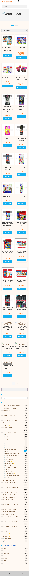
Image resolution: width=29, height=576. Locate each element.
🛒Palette (6, 469)
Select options (21, 57)
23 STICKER (6, 524)
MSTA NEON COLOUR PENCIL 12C (7, 137)
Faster (4, 556)
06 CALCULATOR (7, 485)
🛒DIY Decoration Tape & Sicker (11, 453)
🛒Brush (6, 437)
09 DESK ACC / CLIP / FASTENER (10, 492)
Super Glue (5, 531)
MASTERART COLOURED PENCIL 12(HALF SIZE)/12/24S (21, 77)
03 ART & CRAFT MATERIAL (9, 408)
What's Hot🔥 (6, 425)
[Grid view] (12, 26)
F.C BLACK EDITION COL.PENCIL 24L (21, 308)
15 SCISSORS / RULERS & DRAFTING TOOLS (13, 507)
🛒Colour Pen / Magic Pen (10, 449)
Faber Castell (6, 553)
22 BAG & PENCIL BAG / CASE (10, 420)
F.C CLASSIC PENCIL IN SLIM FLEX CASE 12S (8, 347)
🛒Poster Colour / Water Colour (11, 475)
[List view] (16, 26)
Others (5, 558)
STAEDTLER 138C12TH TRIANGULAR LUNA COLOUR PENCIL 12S (8, 223)
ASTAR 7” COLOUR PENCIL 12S (8, 281)
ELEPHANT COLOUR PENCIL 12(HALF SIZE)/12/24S (7, 48)
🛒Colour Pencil (8, 451)
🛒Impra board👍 (8, 461)
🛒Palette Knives (8, 471)
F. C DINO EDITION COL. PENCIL (21, 48)
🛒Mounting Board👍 (9, 463)
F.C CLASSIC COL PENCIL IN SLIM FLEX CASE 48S (21, 327)
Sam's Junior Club (7, 529)
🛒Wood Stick (7, 477)
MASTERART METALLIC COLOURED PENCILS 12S (21, 108)
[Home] (1, 17)
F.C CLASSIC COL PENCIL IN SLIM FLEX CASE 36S (7, 327)
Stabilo (5, 560)
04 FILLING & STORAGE (8, 410)
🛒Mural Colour (7, 465)
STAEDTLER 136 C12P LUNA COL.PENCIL (21, 166)
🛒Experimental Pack (9, 459)
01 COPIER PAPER (7, 427)
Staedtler (5, 563)
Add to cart (7, 145)
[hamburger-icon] (22, 1)
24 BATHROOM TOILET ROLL (10, 526)
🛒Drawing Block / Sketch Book (11, 455)
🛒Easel (6, 457)
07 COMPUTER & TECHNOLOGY (10, 487)
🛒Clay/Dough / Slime (9, 447)
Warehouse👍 (6, 422)
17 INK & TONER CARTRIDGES (10, 509)
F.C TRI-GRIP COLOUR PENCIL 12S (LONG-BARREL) (7, 367)
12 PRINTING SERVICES (8, 499)
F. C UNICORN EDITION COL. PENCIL (7, 76)
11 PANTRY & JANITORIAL (9, 497)
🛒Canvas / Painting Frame (10, 441)
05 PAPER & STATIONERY (9, 413)
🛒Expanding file (7, 538)
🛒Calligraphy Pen (8, 439)
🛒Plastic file (6, 541)
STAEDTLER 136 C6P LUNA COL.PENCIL (21, 195)
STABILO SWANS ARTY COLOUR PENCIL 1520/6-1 (21, 138)
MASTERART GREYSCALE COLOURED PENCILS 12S (7, 109)
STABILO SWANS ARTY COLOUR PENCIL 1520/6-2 (8, 167)
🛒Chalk (6, 443)
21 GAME (5, 519)
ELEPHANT (5, 551)
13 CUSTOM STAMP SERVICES (10, 502)
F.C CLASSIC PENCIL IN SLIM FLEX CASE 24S (21, 347)
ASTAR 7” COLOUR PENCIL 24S (21, 281)
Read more (8, 55)
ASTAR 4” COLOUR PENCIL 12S (21, 252)
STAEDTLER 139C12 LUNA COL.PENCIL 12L (7, 252)
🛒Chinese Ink (7, 445)
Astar (4, 548)
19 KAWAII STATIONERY (8, 514)
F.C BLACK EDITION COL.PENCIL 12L (7, 308)
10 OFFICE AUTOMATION (9, 415)
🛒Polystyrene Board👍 (9, 473)
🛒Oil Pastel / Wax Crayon (10, 467)
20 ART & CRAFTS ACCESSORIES (10, 516)
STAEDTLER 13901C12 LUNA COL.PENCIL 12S (21, 223)
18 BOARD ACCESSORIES (9, 512)
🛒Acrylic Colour (8, 435)
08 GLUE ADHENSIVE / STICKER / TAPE (12, 490)
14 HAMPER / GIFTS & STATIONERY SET (12, 418)
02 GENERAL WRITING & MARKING (11, 405)
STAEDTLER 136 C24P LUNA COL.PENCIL (7, 195)
